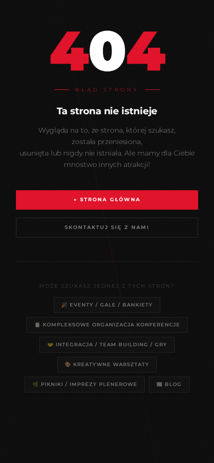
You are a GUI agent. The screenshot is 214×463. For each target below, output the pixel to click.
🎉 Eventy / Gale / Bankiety (107, 305)
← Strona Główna (107, 199)
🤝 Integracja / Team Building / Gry (107, 344)
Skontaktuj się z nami (107, 227)
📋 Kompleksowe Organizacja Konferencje (107, 324)
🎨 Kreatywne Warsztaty (107, 364)
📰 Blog (169, 384)
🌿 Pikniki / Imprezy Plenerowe (84, 384)
